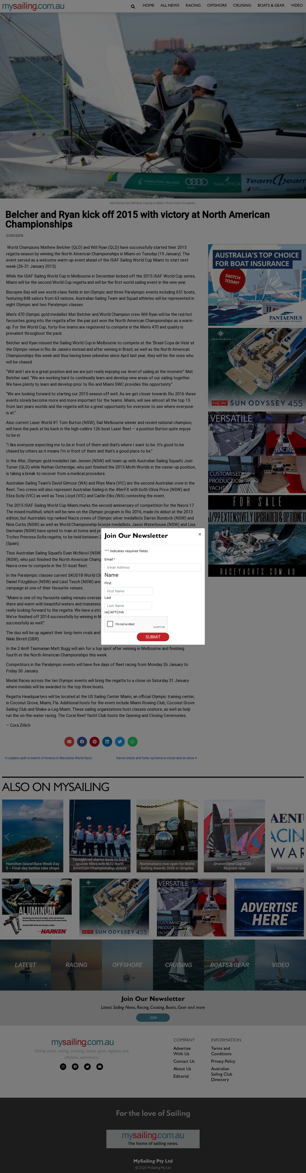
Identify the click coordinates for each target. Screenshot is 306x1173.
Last (107, 597)
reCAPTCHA (114, 612)
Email (109, 559)
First (107, 583)
